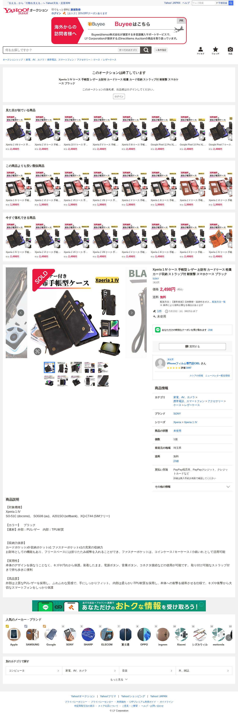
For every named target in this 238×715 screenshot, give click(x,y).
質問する (194, 346)
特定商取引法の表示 (84, 706)
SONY (156, 278)
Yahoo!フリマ (108, 696)
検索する (146, 50)
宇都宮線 (222, 3)
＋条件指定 (160, 50)
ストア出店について (108, 706)
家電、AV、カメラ (35, 59)
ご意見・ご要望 (130, 706)
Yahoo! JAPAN (172, 2)
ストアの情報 (196, 375)
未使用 (177, 430)
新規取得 (76, 9)
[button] (192, 487)
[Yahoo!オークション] (26, 9)
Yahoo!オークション (83, 696)
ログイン (56, 13)
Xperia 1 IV (190, 422)
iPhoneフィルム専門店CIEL (183, 363)
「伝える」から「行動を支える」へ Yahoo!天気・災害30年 (38, 3)
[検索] (231, 3)
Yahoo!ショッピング (133, 696)
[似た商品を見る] (37, 351)
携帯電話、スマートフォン (60, 59)
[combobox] (60, 50)
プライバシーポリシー (76, 701)
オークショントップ (13, 59)
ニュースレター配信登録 (217, 375)
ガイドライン (166, 701)
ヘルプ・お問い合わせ (152, 706)
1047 (188, 368)
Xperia (177, 422)
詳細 (210, 330)
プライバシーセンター (102, 701)
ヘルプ (186, 2)
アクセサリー (83, 59)
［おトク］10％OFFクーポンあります (86, 13)
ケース (96, 59)
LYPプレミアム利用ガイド (143, 701)
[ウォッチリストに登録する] (27, 137)
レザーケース (109, 59)
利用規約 (121, 701)
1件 (159, 311)
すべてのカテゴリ (128, 50)
